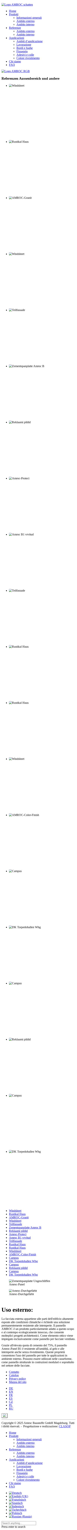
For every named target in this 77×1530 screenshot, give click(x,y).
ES (11, 1398)
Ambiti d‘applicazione (29, 41)
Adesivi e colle (25, 54)
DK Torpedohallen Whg (23, 1261)
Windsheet (15, 1210)
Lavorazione (23, 44)
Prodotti (13, 14)
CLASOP (65, 1426)
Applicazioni (16, 37)
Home (12, 11)
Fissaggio (22, 51)
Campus (14, 1257)
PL (11, 1405)
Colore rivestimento (28, 58)
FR (11, 1395)
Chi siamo (15, 61)
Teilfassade (15, 1224)
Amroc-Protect (17, 1234)
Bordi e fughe (24, 48)
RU (11, 1408)
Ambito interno (25, 24)
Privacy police (17, 1378)
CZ (11, 1401)
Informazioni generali (29, 17)
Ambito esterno (25, 21)
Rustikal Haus (17, 1214)
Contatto (14, 1371)
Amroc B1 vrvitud (20, 1237)
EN (11, 1391)
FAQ (12, 64)
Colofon (14, 1375)
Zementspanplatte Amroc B (25, 1227)
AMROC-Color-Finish (22, 1254)
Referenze (15, 27)
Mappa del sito (17, 1382)
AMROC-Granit (19, 1217)
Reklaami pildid (18, 1230)
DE (11, 1388)
